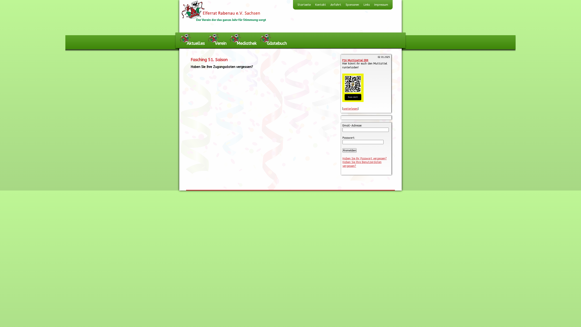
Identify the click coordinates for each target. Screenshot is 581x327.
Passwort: (348, 137)
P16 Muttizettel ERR (355, 60)
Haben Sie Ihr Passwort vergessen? (364, 158)
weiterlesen (350, 108)
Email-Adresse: (352, 125)
